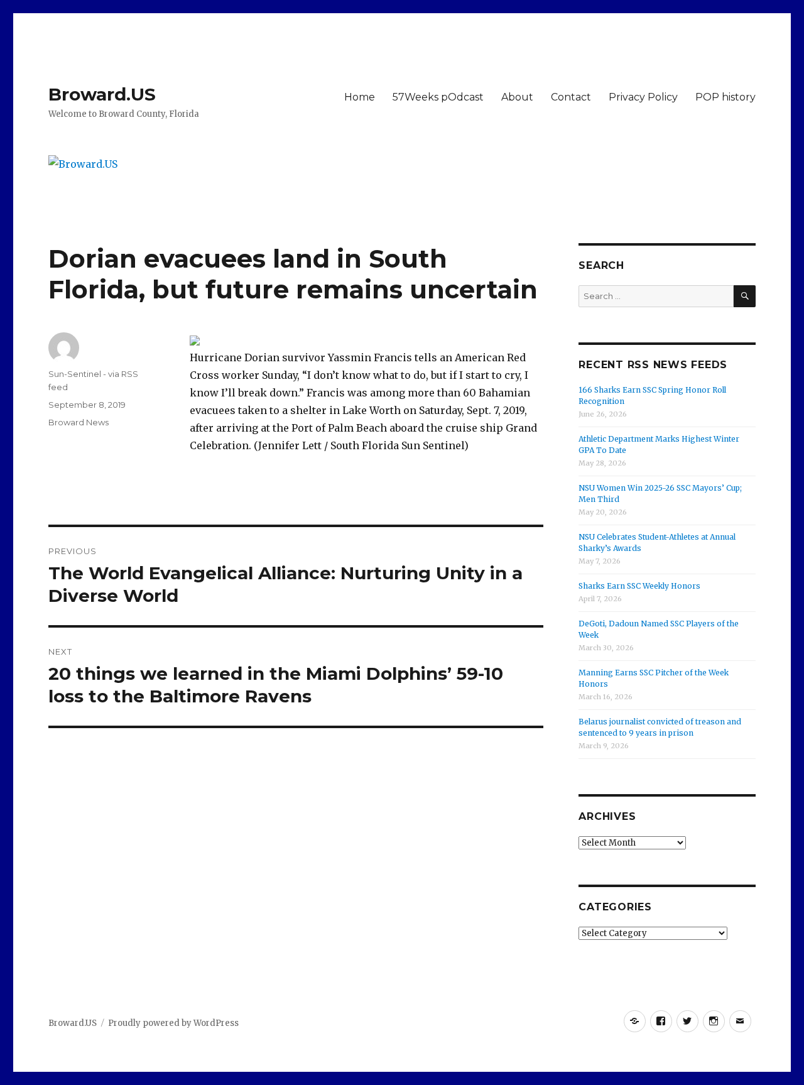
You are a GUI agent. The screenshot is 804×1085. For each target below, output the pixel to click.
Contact (571, 97)
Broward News (78, 422)
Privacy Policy (643, 97)
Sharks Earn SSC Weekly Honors (639, 586)
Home (359, 97)
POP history (725, 97)
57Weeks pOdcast (438, 97)
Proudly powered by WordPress (173, 1023)
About (517, 97)
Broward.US (102, 94)
